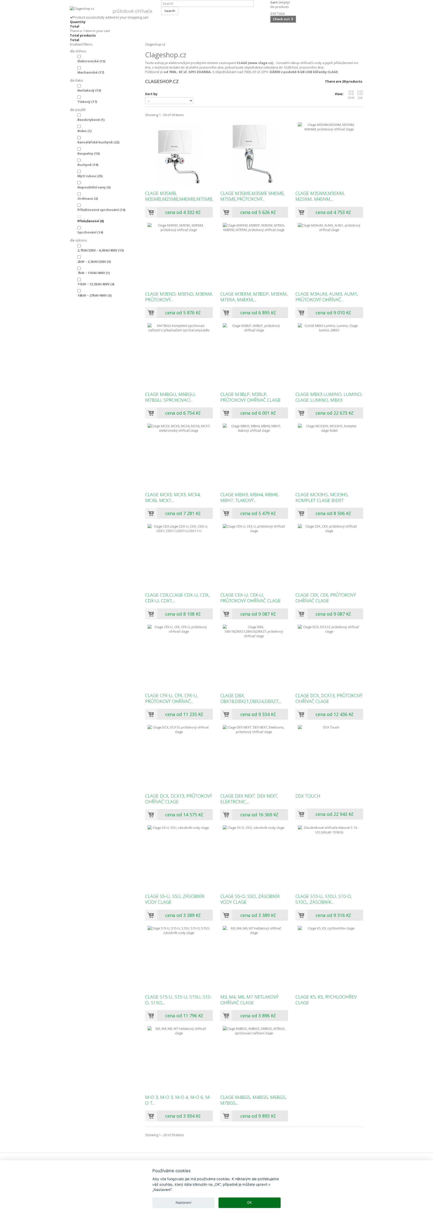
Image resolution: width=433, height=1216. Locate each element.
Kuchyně (87, 164)
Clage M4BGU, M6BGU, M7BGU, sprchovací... (170, 397)
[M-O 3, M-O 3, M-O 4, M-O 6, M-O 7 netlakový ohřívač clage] (178, 1057)
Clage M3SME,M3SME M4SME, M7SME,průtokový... (252, 196)
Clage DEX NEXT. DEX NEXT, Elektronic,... (249, 799)
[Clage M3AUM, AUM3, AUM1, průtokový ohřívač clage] (329, 254)
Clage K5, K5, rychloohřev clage (326, 1000)
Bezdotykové (90, 119)
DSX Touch (307, 796)
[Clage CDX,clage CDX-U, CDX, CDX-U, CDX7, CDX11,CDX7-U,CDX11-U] (178, 555)
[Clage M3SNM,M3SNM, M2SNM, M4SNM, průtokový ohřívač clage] (329, 153)
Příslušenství (90, 221)
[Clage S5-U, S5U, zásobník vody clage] (178, 856)
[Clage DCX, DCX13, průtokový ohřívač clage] (329, 656)
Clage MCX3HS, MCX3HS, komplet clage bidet (322, 497)
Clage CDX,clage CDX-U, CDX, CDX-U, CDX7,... (177, 598)
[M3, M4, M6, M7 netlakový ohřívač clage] (254, 957)
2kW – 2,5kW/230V (94, 261)
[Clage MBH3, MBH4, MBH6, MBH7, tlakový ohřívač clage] (254, 455)
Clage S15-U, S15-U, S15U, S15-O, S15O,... (178, 1000)
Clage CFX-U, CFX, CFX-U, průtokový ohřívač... (171, 698)
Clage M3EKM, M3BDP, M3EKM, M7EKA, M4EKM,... (254, 297)
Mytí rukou (89, 176)
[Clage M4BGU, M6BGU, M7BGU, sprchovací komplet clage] (178, 354)
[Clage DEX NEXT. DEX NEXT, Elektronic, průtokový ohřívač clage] (254, 756)
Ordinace (87, 198)
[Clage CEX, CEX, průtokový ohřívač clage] (329, 555)
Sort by (151, 94)
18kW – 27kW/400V (94, 295)
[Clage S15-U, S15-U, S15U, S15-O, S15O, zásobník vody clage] (178, 957)
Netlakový (89, 90)
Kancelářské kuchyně (98, 142)
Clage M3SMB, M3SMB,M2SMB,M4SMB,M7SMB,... (179, 196)
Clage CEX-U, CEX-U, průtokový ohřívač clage (250, 598)
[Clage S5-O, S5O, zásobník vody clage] (254, 856)
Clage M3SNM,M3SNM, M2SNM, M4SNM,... (320, 196)
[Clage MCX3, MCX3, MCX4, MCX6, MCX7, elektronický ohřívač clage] (178, 455)
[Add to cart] (151, 212)
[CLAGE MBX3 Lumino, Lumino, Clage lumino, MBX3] (329, 354)
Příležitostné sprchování (101, 209)
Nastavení (183, 1202)
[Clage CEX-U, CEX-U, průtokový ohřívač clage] (254, 555)
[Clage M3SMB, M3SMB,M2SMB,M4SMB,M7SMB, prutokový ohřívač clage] (178, 153)
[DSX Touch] (329, 756)
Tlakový (87, 101)
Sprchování (90, 232)
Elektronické (91, 61)
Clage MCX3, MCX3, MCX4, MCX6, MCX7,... (173, 497)
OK (249, 1202)
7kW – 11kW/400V (93, 273)
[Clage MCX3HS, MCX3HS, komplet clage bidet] (329, 455)
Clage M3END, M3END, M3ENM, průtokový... (179, 297)
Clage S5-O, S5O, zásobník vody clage (250, 899)
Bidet (84, 131)
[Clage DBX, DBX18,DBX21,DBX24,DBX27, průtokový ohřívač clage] (254, 656)
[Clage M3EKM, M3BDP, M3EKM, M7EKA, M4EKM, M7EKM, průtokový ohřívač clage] (254, 254)
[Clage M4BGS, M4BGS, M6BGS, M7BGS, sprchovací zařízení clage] (254, 1057)
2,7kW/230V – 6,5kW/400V (100, 250)
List (360, 97)
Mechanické (90, 72)
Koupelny (88, 153)
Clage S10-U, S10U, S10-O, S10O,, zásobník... (323, 899)
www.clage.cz (260, 63)
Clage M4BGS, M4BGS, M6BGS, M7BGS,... (253, 1100)
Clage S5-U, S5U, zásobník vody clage (175, 899)
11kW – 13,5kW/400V (95, 284)
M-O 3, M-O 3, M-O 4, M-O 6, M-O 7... (178, 1100)
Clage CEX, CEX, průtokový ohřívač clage (325, 598)
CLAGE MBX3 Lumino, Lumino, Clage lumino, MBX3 (328, 397)
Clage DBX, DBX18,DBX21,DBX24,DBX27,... (251, 698)
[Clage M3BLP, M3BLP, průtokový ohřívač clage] (254, 354)
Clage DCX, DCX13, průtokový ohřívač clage (328, 698)
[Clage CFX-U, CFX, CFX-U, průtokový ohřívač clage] (178, 656)
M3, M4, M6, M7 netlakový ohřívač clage (249, 1000)
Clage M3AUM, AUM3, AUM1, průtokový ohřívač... (326, 297)
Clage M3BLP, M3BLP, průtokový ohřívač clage (250, 397)
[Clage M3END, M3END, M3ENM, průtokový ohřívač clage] (178, 254)
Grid (351, 97)
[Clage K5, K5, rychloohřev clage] (329, 957)
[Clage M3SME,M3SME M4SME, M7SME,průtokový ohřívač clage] (254, 153)
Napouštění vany (94, 187)
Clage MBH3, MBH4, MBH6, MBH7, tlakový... (249, 497)
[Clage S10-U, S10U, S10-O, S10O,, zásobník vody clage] (329, 856)
